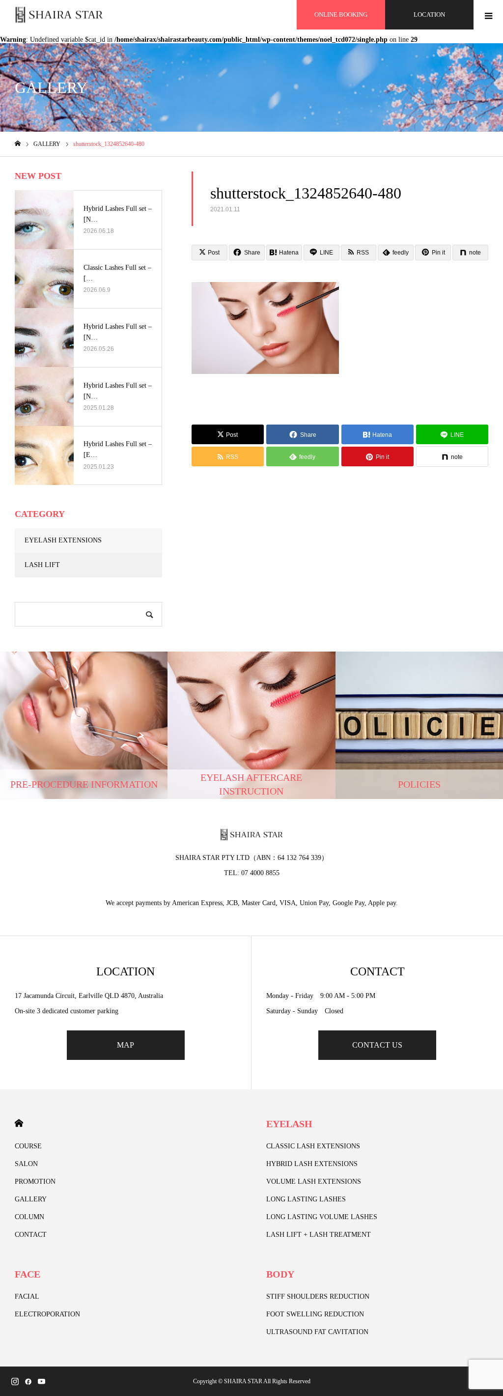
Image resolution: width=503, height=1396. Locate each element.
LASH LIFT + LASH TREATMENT (318, 1234)
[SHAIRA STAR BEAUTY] (59, 15)
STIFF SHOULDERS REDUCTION (317, 1296)
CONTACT (31, 1234)
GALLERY (31, 1199)
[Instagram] (15, 1381)
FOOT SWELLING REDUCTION (315, 1314)
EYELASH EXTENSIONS (63, 540)
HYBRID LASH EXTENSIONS (312, 1164)
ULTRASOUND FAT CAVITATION (317, 1332)
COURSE (28, 1146)
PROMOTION (35, 1181)
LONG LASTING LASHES (306, 1199)
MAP (125, 1045)
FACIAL (27, 1296)
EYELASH (289, 1123)
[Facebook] (28, 1381)
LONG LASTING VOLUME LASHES (321, 1217)
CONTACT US (377, 1045)
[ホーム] (18, 144)
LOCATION (429, 14)
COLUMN (29, 1217)
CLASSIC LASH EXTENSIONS (313, 1146)
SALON (26, 1164)
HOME (19, 1123)
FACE (27, 1274)
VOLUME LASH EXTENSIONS (313, 1181)
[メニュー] (488, 14)
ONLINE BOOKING (340, 14)
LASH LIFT (42, 565)
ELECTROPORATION (47, 1314)
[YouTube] (41, 1381)
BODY (280, 1274)
